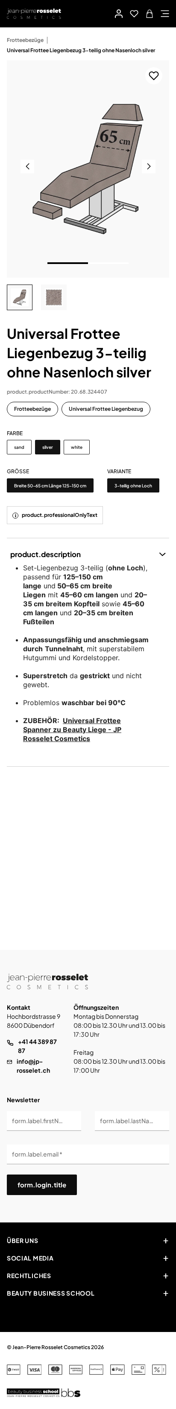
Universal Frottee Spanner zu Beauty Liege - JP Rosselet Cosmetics (72, 729)
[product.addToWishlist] (153, 75)
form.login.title (42, 1185)
